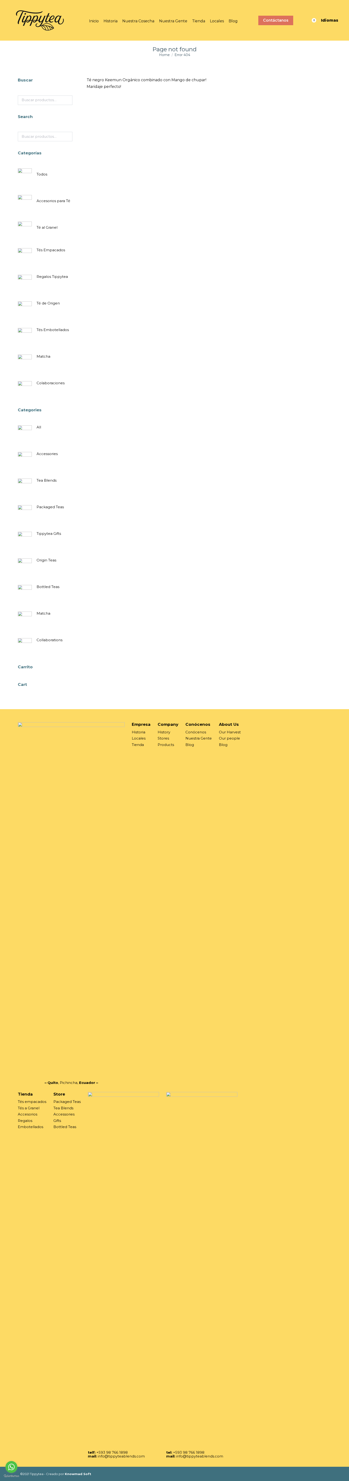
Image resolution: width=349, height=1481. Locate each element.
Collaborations (49, 640)
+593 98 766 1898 (112, 1452)
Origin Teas (46, 560)
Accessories (47, 453)
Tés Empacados (51, 250)
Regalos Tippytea (52, 276)
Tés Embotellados (53, 330)
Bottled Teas (48, 586)
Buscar (67, 100)
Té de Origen (48, 303)
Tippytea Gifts (49, 533)
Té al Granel (47, 227)
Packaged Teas (50, 507)
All (39, 427)
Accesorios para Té (53, 201)
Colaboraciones (51, 383)
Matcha (43, 356)
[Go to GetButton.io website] (11, 1476)
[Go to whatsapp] (11, 1467)
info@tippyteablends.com (121, 1456)
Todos (42, 174)
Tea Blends (47, 480)
